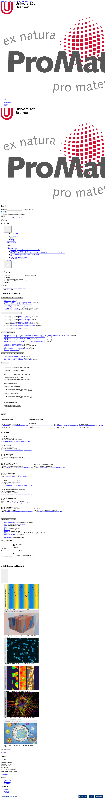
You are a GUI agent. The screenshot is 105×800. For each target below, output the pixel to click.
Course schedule (8, 305)
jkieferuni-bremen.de (17, 476)
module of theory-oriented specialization (22, 323)
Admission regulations (10, 301)
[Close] (8, 247)
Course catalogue (20, 524)
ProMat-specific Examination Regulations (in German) (18, 304)
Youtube (6, 789)
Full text (4, 211)
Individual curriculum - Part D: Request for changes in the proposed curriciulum (24, 337)
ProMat (9, 749)
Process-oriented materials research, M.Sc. (11, 217)
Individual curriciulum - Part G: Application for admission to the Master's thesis (24, 341)
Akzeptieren (99, 796)
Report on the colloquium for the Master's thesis (16, 348)
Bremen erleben (8, 537)
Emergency (7, 783)
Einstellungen (82, 796)
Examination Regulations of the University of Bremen (18, 302)
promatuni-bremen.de (41, 425)
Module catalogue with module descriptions (15, 306)
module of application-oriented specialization (23, 325)
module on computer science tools (28, 320)
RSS (2, 751)
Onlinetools (7, 530)
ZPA (5, 527)
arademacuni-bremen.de (18, 458)
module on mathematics (25, 316)
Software (6, 533)
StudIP (5, 525)
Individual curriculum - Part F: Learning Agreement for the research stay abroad (24, 340)
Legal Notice (7, 780)
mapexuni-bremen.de (91, 425)
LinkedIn (6, 792)
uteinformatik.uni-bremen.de (19, 467)
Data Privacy (7, 782)
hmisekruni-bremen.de (66, 425)
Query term (4, 209)
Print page (3, 752)
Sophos (6, 531)
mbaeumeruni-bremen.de (18, 450)
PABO (5, 528)
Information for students (10, 522)
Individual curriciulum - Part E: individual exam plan (17, 338)
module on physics (24, 317)
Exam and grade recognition (11, 350)
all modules (19, 328)
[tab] (52, 298)
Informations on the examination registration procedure (18, 359)
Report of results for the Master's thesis (14, 347)
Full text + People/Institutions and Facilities (13, 214)
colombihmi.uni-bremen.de (14, 425)
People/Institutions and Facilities (10, 213)
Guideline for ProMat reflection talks (13, 356)
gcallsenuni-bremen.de (17, 441)
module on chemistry (24, 319)
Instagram (6, 791)
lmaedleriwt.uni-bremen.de (18, 494)
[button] (20, 597)
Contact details (4, 774)
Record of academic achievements (13, 345)
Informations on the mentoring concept (14, 358)
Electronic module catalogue (11, 308)
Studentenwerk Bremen (10, 534)
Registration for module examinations (13, 344)
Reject (91, 796)
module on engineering (25, 322)
